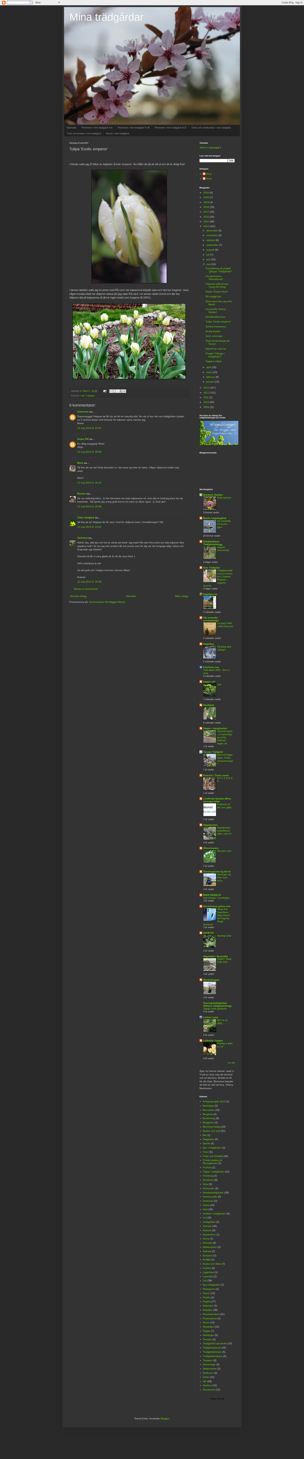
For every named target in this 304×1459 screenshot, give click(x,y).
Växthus (207, 1385)
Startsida (71, 127)
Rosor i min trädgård (117, 133)
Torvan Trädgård (213, 751)
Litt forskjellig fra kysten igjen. (224, 524)
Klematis (207, 1242)
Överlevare (209, 1389)
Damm (206, 1143)
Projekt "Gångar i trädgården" (215, 355)
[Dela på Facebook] (121, 391)
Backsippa (208, 1105)
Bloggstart (208, 1122)
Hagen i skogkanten (215, 728)
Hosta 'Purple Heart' (217, 291)
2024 (206, 192)
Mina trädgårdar (106, 17)
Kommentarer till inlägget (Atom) (107, 602)
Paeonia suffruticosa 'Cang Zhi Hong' (217, 285)
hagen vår (209, 681)
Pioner (206, 1293)
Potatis (206, 1297)
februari (211, 376)
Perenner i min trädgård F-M (134, 127)
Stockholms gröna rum (216, 906)
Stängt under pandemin (215, 1008)
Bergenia (208, 1114)
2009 (206, 407)
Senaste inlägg (78, 596)
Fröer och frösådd (213, 1156)
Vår (205, 1381)
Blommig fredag (211, 1126)
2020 (206, 197)
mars (209, 372)
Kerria (206, 1238)
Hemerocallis (210, 1196)
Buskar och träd (211, 1130)
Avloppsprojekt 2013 (214, 1101)
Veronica (82, 537)
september (212, 245)
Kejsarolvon (209, 1234)
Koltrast (207, 1251)
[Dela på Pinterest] (124, 391)
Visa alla (231, 1063)
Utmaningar (209, 1364)
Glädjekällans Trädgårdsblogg (212, 543)
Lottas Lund (210, 1017)
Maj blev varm (224, 851)
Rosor (206, 1322)
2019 (206, 202)
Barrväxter (208, 1110)
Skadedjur (208, 1326)
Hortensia (208, 1200)
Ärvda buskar (213, 331)
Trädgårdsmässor (212, 1356)
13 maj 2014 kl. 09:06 (89, 451)
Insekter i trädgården (214, 1213)
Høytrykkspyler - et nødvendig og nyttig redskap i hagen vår (225, 737)
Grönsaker (208, 1188)
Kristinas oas (211, 667)
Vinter (206, 1377)
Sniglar (206, 1330)
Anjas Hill (83, 439)
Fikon (206, 1151)
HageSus (208, 643)
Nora (209, 173)
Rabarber (208, 1305)
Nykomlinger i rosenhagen (216, 898)
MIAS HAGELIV (212, 895)
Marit (80, 462)
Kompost (208, 1255)
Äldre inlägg (181, 596)
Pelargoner (209, 1289)
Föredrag (208, 1175)
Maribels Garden (213, 494)
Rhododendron (211, 1314)
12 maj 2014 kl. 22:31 (89, 428)
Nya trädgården (211, 1284)
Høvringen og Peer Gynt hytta (224, 877)
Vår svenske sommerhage (211, 619)
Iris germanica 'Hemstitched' (214, 278)
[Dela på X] (117, 391)
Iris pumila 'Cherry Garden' (216, 310)
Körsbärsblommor (216, 316)
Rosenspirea (210, 1318)
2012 (206, 392)
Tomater (207, 1339)
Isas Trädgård (211, 567)
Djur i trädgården (212, 1147)
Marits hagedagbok (214, 518)
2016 (206, 216)
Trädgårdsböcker (212, 1351)
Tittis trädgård (85, 517)
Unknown (83, 411)
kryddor (207, 1268)
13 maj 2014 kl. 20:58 (89, 506)
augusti (210, 249)
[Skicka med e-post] (111, 391)
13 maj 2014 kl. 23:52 (89, 526)
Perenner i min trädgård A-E (97, 127)
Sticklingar (208, 1335)
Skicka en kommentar (86, 588)
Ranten (81, 493)
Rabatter (207, 1310)
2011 (206, 397)
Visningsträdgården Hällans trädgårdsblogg (217, 1004)
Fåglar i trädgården (213, 1171)
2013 (206, 387)
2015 (206, 221)
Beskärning (209, 1118)
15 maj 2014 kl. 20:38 (89, 581)
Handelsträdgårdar (213, 1192)
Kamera (207, 1230)
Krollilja (207, 1259)
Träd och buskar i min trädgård (84, 133)
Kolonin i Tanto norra (216, 775)
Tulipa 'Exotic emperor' (218, 321)
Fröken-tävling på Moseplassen (212, 1162)
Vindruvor (208, 1372)
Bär (205, 1135)
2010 (206, 402)
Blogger (165, 1418)
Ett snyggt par (213, 296)
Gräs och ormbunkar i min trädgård (211, 127)
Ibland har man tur (216, 348)
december (212, 230)
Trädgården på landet (215, 1343)
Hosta (206, 1205)
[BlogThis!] (114, 391)
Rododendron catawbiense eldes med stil (224, 830)
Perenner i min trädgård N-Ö (170, 127)
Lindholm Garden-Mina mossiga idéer (217, 800)
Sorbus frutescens (216, 326)
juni (208, 259)
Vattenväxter (210, 1368)
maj (208, 264)
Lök (82, 396)
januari (210, 381)
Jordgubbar (209, 1221)
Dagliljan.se (210, 594)
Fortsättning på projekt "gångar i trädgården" (219, 270)
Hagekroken (210, 824)
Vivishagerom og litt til (216, 871)
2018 (206, 207)
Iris (204, 1217)
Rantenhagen (211, 979)
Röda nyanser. (224, 497)
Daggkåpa (208, 1139)
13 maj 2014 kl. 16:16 (89, 482)
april (209, 367)
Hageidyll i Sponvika (215, 956)
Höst (205, 1209)
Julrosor (207, 1226)
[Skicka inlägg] (104, 391)
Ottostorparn (211, 848)
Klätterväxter (210, 1247)
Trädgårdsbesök (212, 1347)
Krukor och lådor (212, 1263)
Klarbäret (208, 705)
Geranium (208, 1179)
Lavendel (208, 1276)
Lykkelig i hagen (213, 1040)
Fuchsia (207, 1167)
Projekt (206, 1301)
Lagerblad (208, 1272)
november (212, 235)
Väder (213, 1398)
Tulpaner (90, 396)
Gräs (205, 1184)
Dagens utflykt (213, 361)
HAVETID (208, 932)
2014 (206, 226)
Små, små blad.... (215, 336)
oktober (211, 240)
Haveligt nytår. (224, 935)
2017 (206, 211)
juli (208, 254)
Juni (219, 684)
